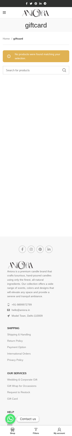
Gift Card (12, 398)
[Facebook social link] (27, 3)
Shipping (13, 328)
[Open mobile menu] (4, 12)
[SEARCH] (64, 70)
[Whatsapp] (10, 419)
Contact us (13, 418)
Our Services (16, 373)
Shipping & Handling (19, 334)
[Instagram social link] (31, 249)
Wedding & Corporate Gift (22, 379)
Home (7, 38)
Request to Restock (18, 392)
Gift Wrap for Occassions (21, 385)
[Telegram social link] (45, 3)
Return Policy (15, 340)
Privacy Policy (15, 359)
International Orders (19, 353)
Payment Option (16, 347)
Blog (9, 424)
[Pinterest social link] (35, 3)
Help (10, 412)
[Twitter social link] (31, 3)
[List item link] (35, 305)
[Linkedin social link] (40, 3)
